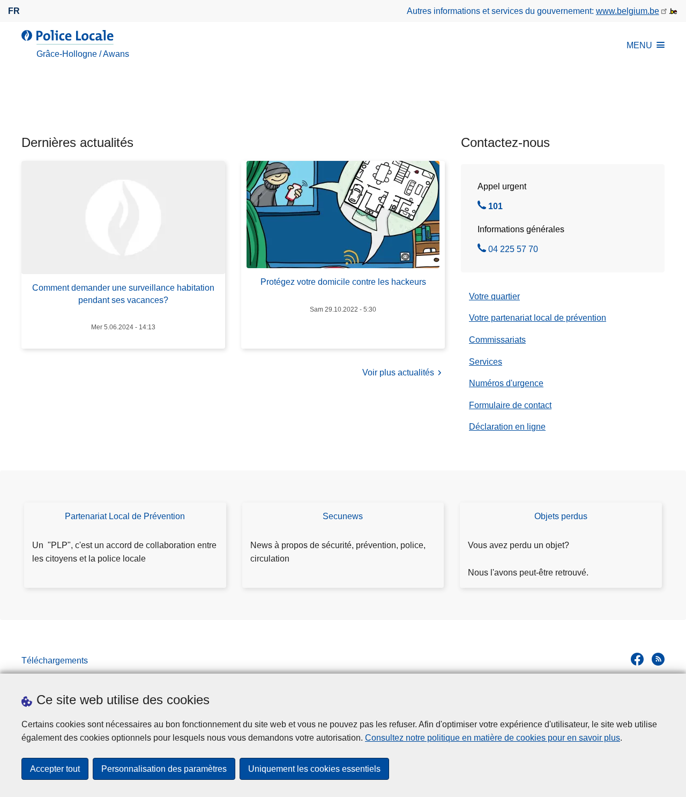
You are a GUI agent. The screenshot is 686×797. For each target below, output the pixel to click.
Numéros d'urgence (506, 383)
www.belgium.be (627, 11)
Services (485, 361)
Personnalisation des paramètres (164, 768)
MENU (639, 45)
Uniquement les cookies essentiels (314, 768)
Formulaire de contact (510, 405)
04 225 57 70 (513, 250)
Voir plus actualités (398, 372)
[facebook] (637, 659)
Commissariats (497, 339)
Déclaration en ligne (507, 426)
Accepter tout (55, 768)
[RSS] (658, 659)
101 (495, 207)
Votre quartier (494, 296)
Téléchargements (54, 660)
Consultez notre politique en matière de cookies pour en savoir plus (492, 737)
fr (14, 11)
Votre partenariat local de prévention (537, 317)
